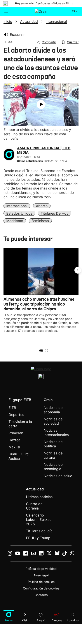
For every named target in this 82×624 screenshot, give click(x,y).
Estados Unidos (19, 213)
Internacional (17, 206)
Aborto (42, 206)
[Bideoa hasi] (41, 104)
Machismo (14, 221)
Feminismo (40, 221)
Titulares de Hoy (54, 213)
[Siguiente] (73, 3)
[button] (77, 270)
